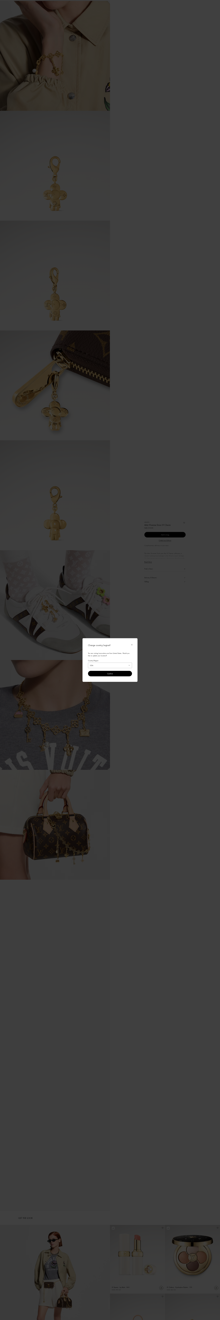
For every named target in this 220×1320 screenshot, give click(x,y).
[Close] (132, 645)
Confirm (110, 673)
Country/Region (93, 661)
